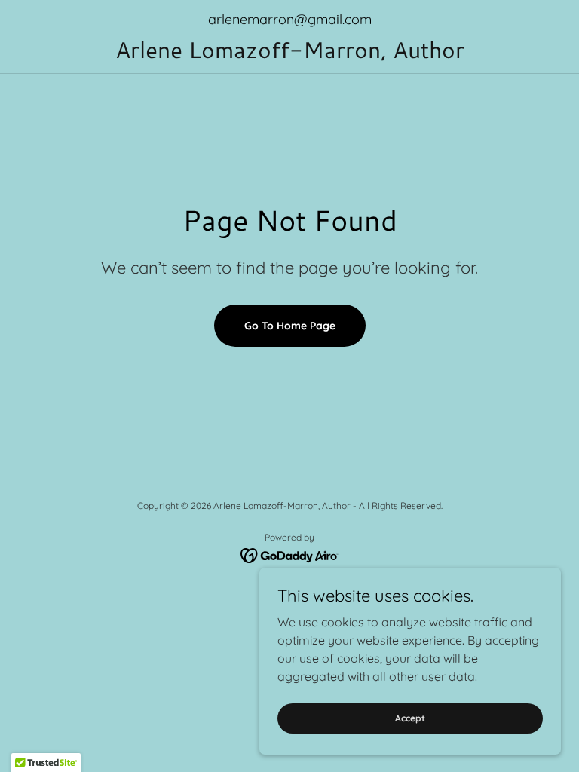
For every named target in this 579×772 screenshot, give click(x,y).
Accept (410, 718)
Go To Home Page (289, 325)
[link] (289, 53)
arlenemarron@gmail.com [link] (290, 19)
